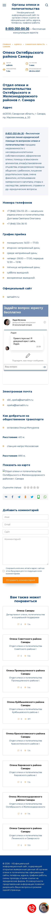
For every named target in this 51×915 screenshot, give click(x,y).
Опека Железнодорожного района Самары (25, 798)
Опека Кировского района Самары (25, 767)
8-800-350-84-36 (17, 28)
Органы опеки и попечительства (25, 6)
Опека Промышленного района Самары (25, 672)
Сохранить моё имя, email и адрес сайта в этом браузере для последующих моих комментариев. (25, 570)
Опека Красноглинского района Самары (25, 735)
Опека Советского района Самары (25, 641)
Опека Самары (25, 610)
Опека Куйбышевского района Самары (25, 704)
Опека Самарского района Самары (25, 830)
